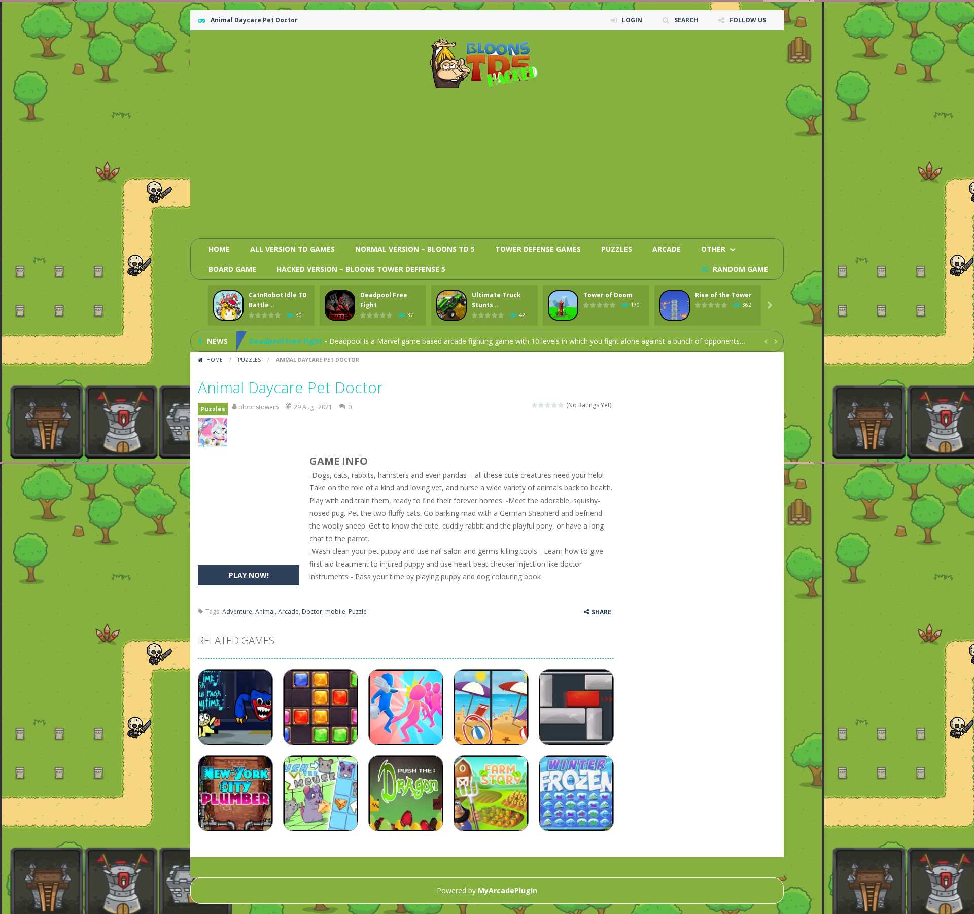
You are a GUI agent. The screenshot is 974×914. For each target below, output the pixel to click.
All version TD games (292, 249)
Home (219, 249)
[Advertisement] (591, 160)
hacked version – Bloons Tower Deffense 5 (360, 269)
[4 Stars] (554, 405)
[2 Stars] (541, 405)
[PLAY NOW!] (228, 305)
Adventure (237, 611)
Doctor (312, 611)
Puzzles (616, 249)
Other (713, 249)
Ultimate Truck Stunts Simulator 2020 (318, 346)
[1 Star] (535, 405)
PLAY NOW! (249, 575)
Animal (265, 611)
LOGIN (632, 20)
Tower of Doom (608, 295)
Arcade (666, 249)
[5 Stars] (561, 405)
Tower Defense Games (538, 249)
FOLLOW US (747, 20)
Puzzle (358, 611)
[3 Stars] (548, 405)
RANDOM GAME (739, 269)
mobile (335, 611)
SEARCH (686, 20)
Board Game (232, 269)
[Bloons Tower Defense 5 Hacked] (487, 62)
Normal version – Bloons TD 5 (415, 249)
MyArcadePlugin (507, 890)
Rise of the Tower (723, 295)
